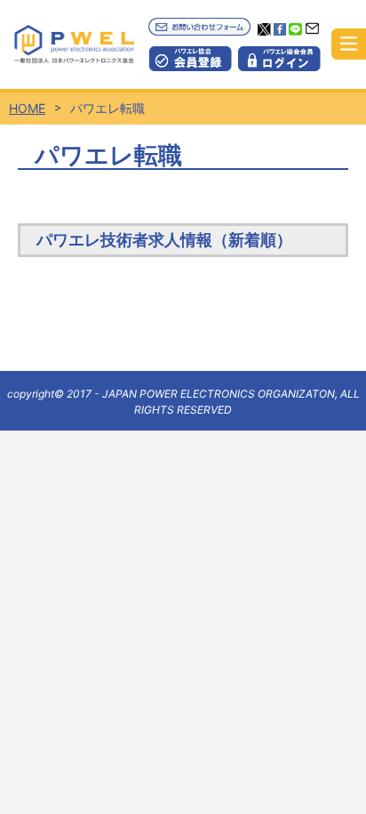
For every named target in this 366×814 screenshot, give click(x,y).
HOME (27, 108)
